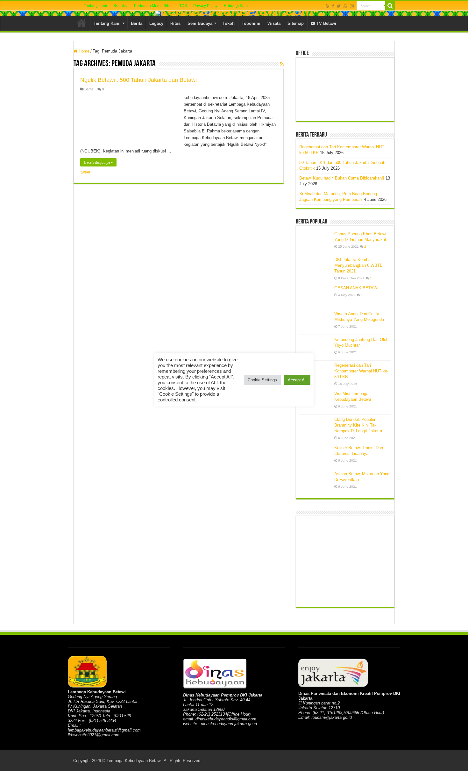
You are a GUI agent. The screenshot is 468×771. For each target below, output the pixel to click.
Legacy (156, 23)
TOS (183, 6)
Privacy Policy (205, 6)
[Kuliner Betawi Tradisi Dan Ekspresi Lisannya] (315, 456)
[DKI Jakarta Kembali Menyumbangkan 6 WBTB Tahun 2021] (315, 268)
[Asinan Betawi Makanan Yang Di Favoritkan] (315, 482)
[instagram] (351, 6)
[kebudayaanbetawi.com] (234, 13)
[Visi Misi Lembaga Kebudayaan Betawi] (315, 402)
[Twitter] (339, 6)
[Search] (390, 6)
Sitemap (295, 23)
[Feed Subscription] (282, 64)
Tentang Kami (107, 23)
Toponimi (251, 23)
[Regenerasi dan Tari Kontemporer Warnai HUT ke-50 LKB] (315, 373)
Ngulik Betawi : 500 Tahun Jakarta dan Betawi (138, 80)
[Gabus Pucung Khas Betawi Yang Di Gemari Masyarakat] (315, 242)
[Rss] (327, 6)
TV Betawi (326, 23)
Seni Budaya (200, 23)
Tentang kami (95, 6)
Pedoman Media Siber (153, 6)
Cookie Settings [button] (262, 380)
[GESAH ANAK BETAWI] (315, 296)
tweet (85, 172)
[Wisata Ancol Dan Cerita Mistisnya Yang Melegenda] (315, 322)
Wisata (273, 23)
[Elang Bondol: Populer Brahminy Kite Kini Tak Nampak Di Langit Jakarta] (315, 427)
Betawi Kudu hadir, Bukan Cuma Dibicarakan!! (341, 178)
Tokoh (229, 23)
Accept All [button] (297, 380)
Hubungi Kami (236, 6)
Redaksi (120, 6)
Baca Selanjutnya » (98, 162)
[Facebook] (333, 6)
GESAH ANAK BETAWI (356, 288)
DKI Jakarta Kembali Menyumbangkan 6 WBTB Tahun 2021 (358, 265)
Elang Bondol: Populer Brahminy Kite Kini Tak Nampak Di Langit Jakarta (358, 425)
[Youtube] (345, 6)
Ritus (175, 23)
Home (81, 22)
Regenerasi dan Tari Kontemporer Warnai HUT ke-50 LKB (361, 371)
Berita (136, 23)
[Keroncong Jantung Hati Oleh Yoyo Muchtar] (315, 347)
